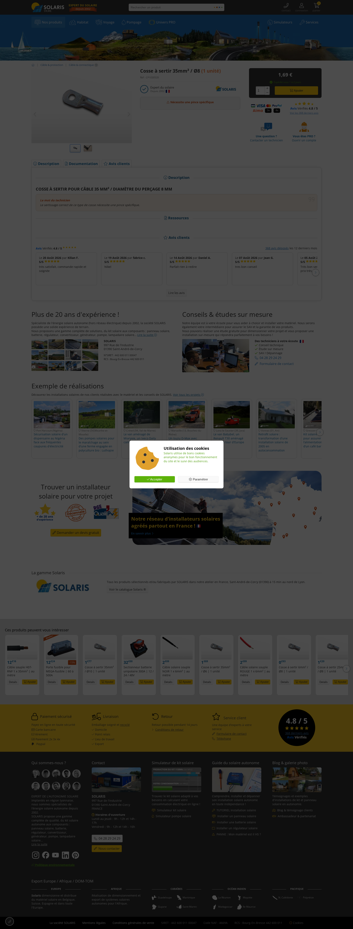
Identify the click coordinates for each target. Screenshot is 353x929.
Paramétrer (200, 479)
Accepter (156, 479)
